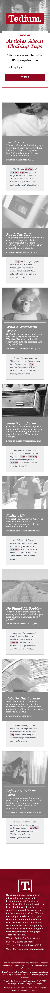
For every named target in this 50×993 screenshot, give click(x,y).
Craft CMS (41, 981)
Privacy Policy (15, 945)
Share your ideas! (26, 941)
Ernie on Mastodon (34, 949)
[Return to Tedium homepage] (25, 18)
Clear (25, 77)
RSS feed (16, 949)
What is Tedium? (15, 938)
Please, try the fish (29, 990)
